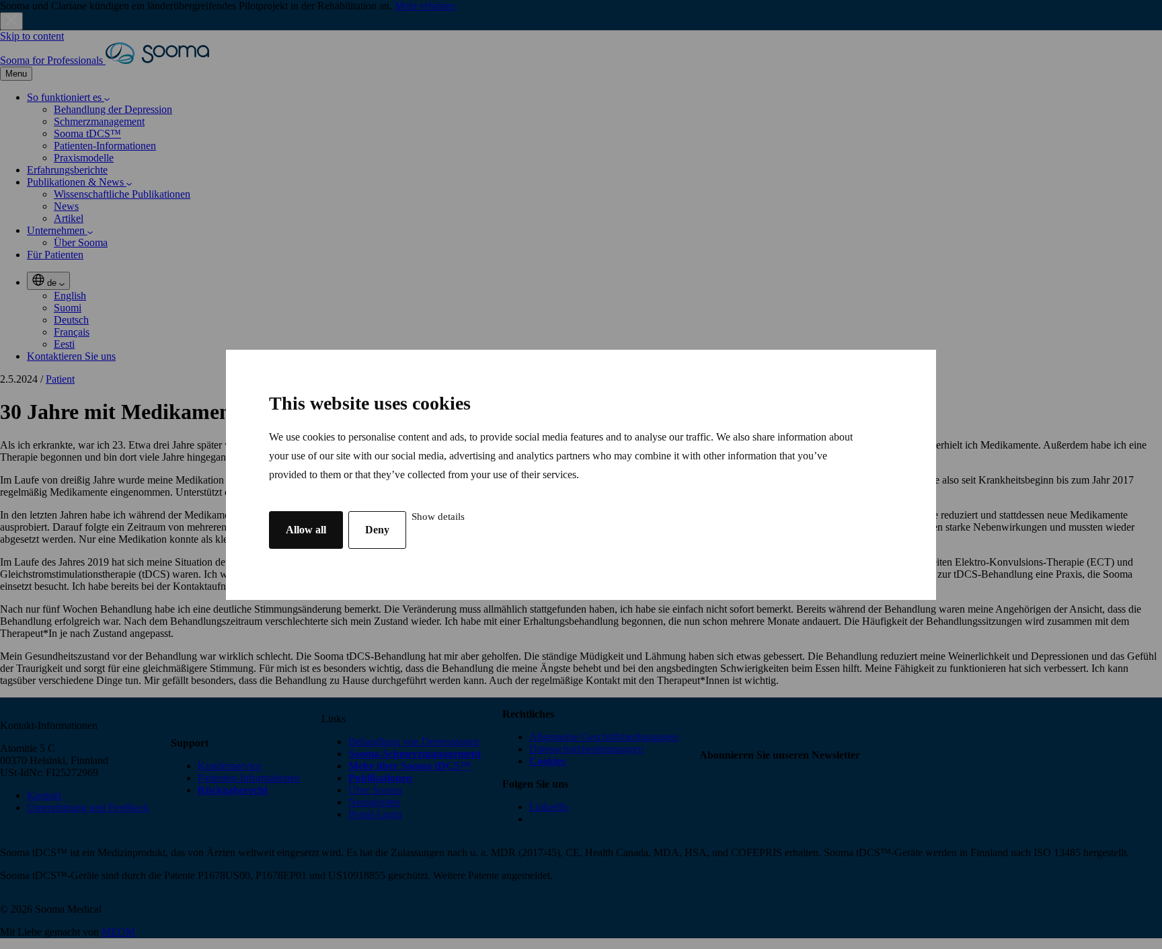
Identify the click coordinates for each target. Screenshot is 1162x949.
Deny (377, 529)
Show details (438, 516)
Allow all (306, 529)
